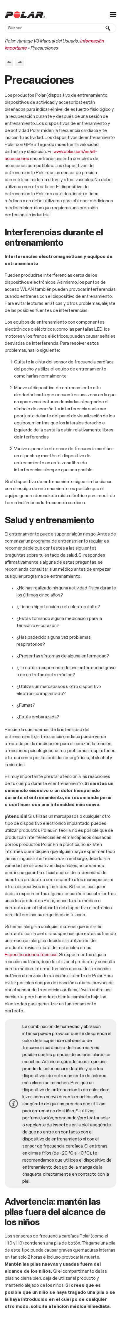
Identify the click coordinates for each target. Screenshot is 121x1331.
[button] (108, 28)
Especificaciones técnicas (31, 954)
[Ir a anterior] (9, 62)
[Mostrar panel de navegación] (113, 15)
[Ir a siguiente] (20, 62)
